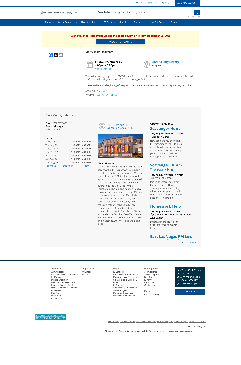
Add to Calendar (103, 68)
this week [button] (68, 165)
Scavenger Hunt (165, 128)
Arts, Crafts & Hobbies (106, 95)
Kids (107, 91)
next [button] (87, 165)
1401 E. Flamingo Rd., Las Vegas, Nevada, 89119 (119, 126)
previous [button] (51, 165)
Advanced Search (193, 17)
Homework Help (165, 206)
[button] (146, 3)
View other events (120, 41)
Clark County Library (165, 62)
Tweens (100, 91)
